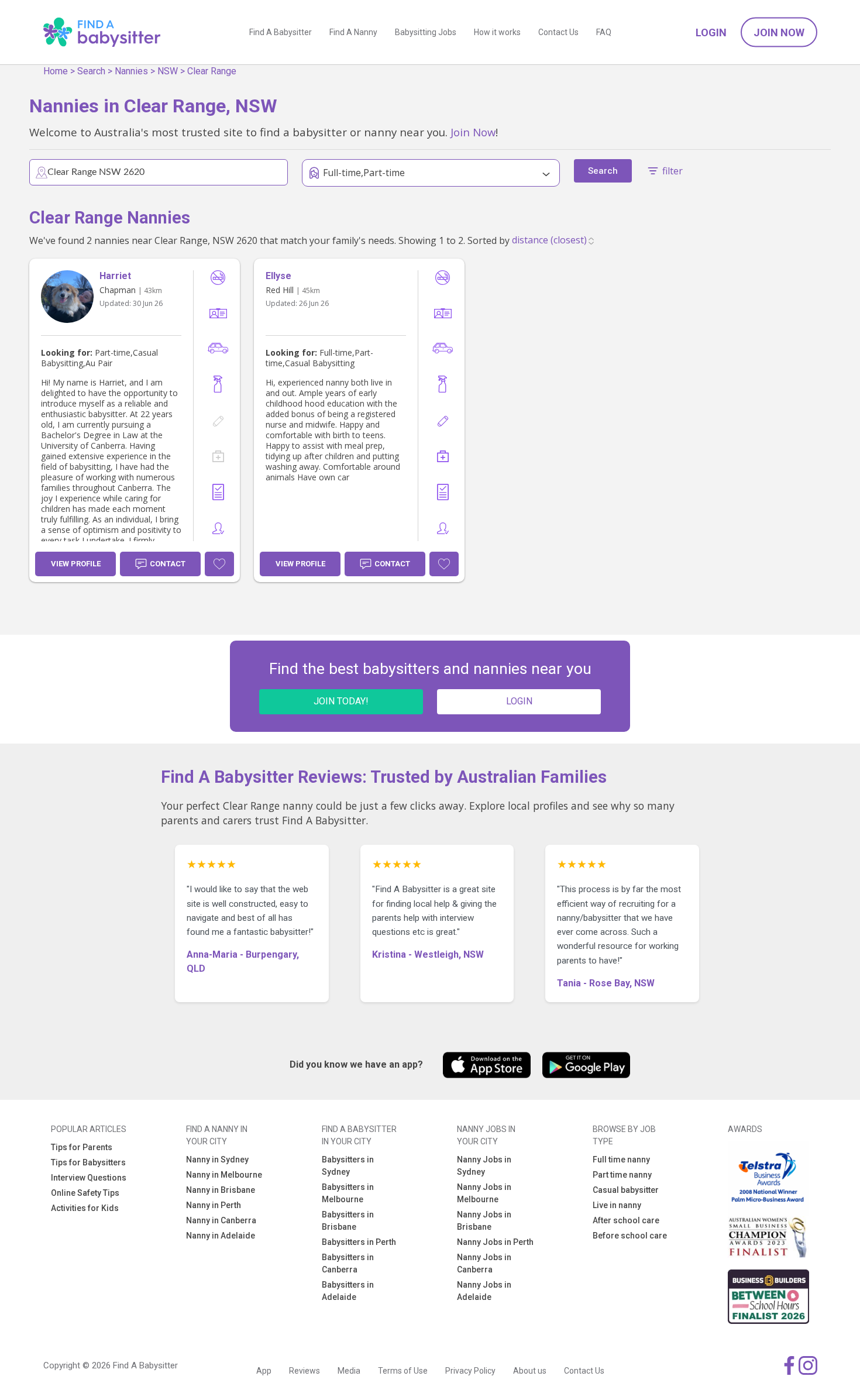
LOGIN (519, 701)
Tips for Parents (81, 1147)
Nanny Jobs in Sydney (484, 1165)
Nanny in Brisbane (220, 1190)
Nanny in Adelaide (220, 1235)
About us (529, 1370)
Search (91, 71)
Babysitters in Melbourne (348, 1193)
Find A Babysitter (280, 32)
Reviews (304, 1370)
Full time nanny (621, 1159)
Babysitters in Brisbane (348, 1220)
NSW (167, 71)
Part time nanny (622, 1174)
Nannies (131, 71)
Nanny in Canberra (221, 1220)
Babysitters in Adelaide (348, 1291)
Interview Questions (88, 1177)
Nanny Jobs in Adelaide (484, 1291)
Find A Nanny (353, 32)
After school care (626, 1220)
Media (349, 1370)
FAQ (603, 32)
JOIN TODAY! (341, 701)
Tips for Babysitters (88, 1162)
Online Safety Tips (85, 1193)
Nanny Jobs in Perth (495, 1242)
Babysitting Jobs (425, 32)
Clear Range (211, 71)
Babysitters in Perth (359, 1242)
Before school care (630, 1235)
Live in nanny (617, 1205)
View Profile (76, 563)
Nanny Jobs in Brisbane (484, 1220)
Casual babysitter (626, 1190)
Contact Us (558, 32)
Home (55, 71)
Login (711, 32)
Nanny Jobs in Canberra (484, 1263)
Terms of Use (403, 1370)
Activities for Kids (85, 1208)
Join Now (779, 32)
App (263, 1370)
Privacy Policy (470, 1370)
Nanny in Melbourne (224, 1174)
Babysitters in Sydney (348, 1165)
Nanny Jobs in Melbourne (484, 1193)
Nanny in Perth (213, 1205)
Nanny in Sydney (217, 1159)
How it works (497, 32)
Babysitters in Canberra (348, 1263)
